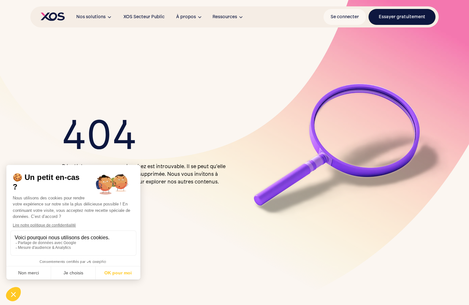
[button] (94, 17)
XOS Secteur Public (144, 16)
